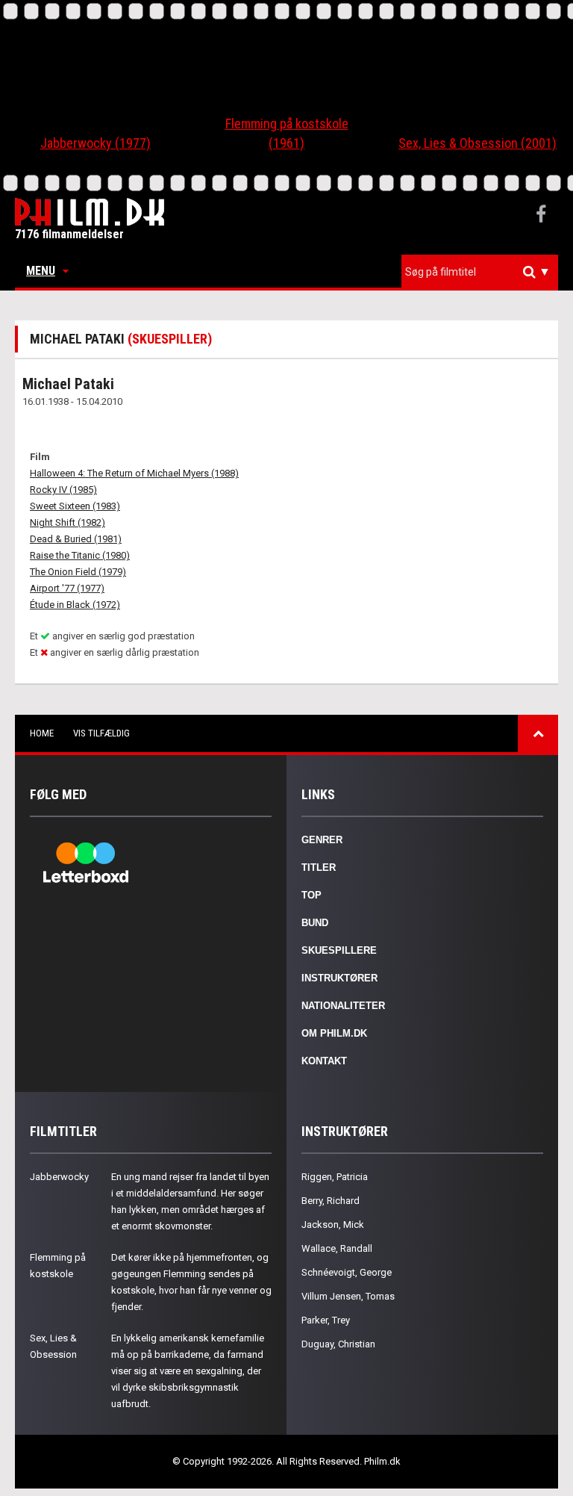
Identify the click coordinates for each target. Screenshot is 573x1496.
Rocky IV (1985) (63, 489)
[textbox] (483, 271)
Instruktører (339, 978)
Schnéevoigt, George (346, 1272)
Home (42, 733)
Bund (314, 922)
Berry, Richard (330, 1200)
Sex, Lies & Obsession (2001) (477, 143)
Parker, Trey (325, 1320)
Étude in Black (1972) (75, 604)
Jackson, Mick (332, 1224)
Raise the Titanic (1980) (80, 555)
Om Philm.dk (334, 1033)
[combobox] (479, 272)
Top (311, 895)
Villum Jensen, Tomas (348, 1296)
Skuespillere (339, 950)
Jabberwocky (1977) (95, 143)
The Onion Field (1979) (78, 571)
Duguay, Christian (338, 1344)
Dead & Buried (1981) (76, 538)
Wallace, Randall (336, 1248)
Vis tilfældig (101, 733)
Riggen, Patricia (334, 1176)
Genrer (321, 839)
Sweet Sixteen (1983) (75, 506)
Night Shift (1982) (67, 522)
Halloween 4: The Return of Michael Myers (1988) (134, 473)
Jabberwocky (59, 1176)
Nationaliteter (343, 1005)
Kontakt (324, 1061)
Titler (318, 867)
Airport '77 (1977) (67, 588)
